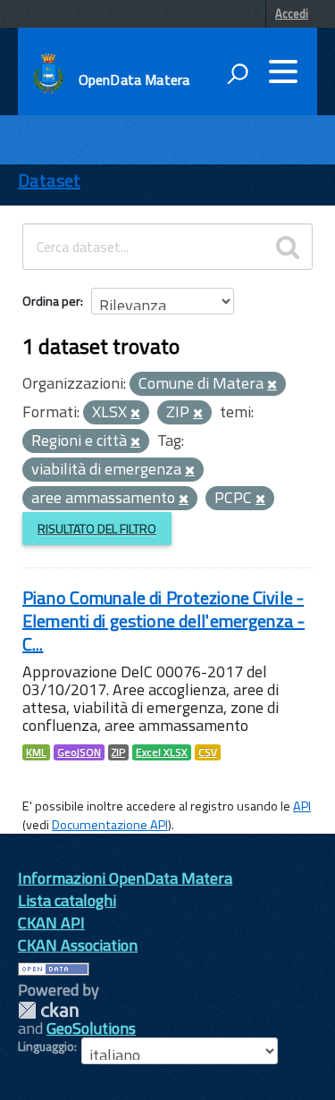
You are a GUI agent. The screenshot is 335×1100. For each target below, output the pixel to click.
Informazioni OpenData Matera (125, 878)
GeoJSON (79, 752)
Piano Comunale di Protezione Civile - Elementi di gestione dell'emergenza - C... (163, 621)
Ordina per (51, 300)
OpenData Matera (134, 79)
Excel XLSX (162, 752)
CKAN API (51, 923)
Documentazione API (110, 825)
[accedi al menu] (283, 71)
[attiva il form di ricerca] (238, 73)
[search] (287, 246)
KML (36, 752)
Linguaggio (46, 1046)
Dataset (49, 180)
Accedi (291, 13)
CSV (207, 752)
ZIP (118, 752)
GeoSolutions (91, 1028)
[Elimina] (272, 385)
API (302, 806)
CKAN (48, 1010)
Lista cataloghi (67, 900)
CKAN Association (78, 945)
